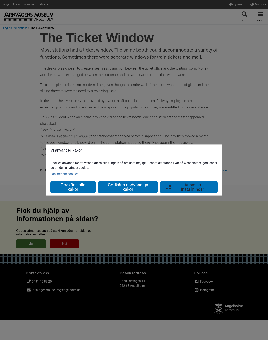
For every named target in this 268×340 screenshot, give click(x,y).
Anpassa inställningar (192, 187)
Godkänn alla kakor (73, 187)
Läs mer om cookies (64, 174)
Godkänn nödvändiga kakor (128, 187)
